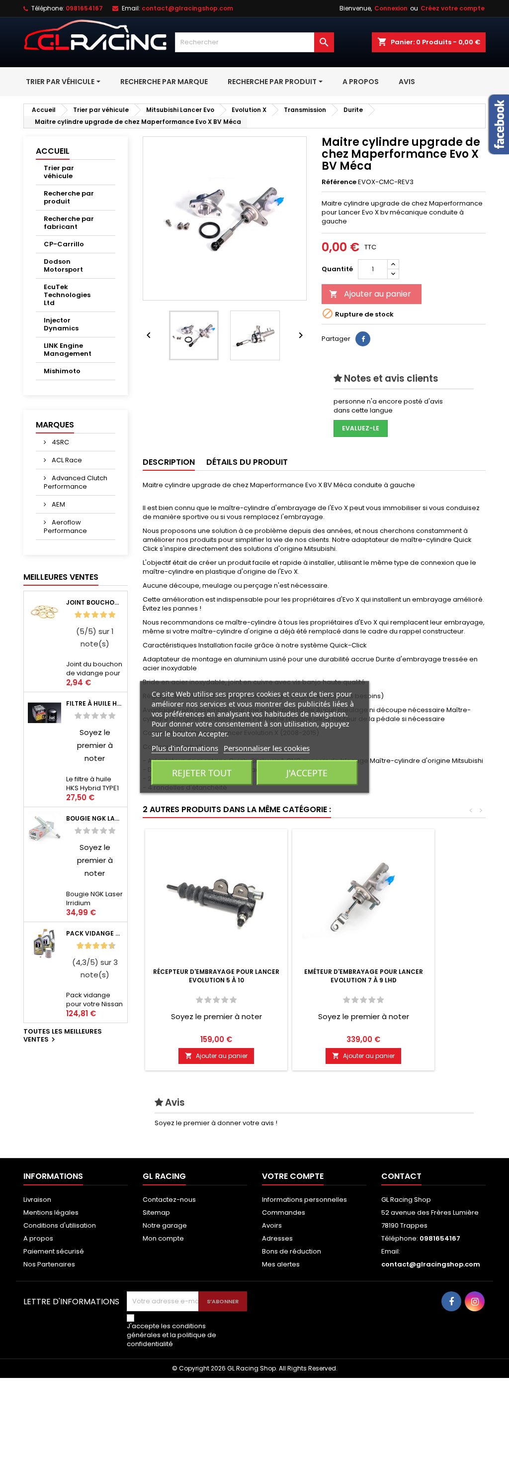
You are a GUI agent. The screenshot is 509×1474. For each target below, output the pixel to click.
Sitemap (156, 1212)
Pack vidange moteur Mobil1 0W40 (94, 933)
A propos (38, 1238)
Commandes (283, 1212)
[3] (94, 615)
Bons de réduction (291, 1251)
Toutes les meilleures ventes (62, 1036)
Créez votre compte (453, 8)
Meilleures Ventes (60, 577)
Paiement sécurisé (53, 1251)
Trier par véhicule (59, 172)
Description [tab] (169, 462)
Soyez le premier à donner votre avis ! (216, 1123)
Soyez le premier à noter (95, 745)
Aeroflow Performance (65, 526)
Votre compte (293, 1176)
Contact (401, 1176)
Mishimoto (62, 371)
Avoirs (272, 1225)
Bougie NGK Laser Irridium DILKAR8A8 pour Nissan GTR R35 (94, 818)
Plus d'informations (185, 748)
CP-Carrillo (64, 244)
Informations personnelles (304, 1199)
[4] (103, 615)
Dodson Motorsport (63, 265)
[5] (111, 615)
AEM (57, 504)
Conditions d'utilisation (59, 1225)
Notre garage (165, 1225)
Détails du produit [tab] (247, 462)
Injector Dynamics (61, 324)
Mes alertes (281, 1264)
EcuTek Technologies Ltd (67, 295)
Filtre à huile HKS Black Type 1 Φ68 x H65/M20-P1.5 (94, 703)
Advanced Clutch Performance (75, 482)
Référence (339, 182)
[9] (107, 946)
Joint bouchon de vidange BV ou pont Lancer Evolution (94, 602)
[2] (86, 615)
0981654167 (84, 8)
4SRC (59, 442)
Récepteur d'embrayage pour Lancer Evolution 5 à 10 (216, 975)
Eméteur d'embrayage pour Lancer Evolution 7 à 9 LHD (363, 975)
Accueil (53, 151)
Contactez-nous (169, 1199)
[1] (78, 615)
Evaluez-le (360, 428)
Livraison (37, 1199)
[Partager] (362, 338)
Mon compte (163, 1238)
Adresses (277, 1238)
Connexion (391, 8)
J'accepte (307, 773)
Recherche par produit (69, 197)
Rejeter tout (202, 773)
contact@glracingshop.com (187, 8)
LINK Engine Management (67, 349)
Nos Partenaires (49, 1264)
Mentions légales (51, 1212)
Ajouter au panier (370, 294)
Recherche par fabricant (69, 222)
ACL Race (66, 460)
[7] (99, 946)
